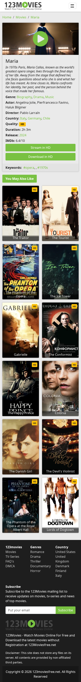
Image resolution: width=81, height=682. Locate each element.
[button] (40, 39)
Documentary (40, 566)
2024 (22, 135)
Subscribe (65, 610)
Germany (34, 118)
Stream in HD (41, 147)
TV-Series (12, 556)
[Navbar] (72, 6)
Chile (46, 118)
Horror (35, 571)
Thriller (35, 561)
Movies (21, 17)
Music (49, 97)
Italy (23, 118)
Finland (60, 571)
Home (6, 17)
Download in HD (40, 157)
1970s (43, 167)
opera (29, 167)
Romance (37, 552)
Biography (24, 97)
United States (65, 552)
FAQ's (10, 561)
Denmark (62, 566)
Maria (35, 17)
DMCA (10, 566)
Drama (38, 97)
